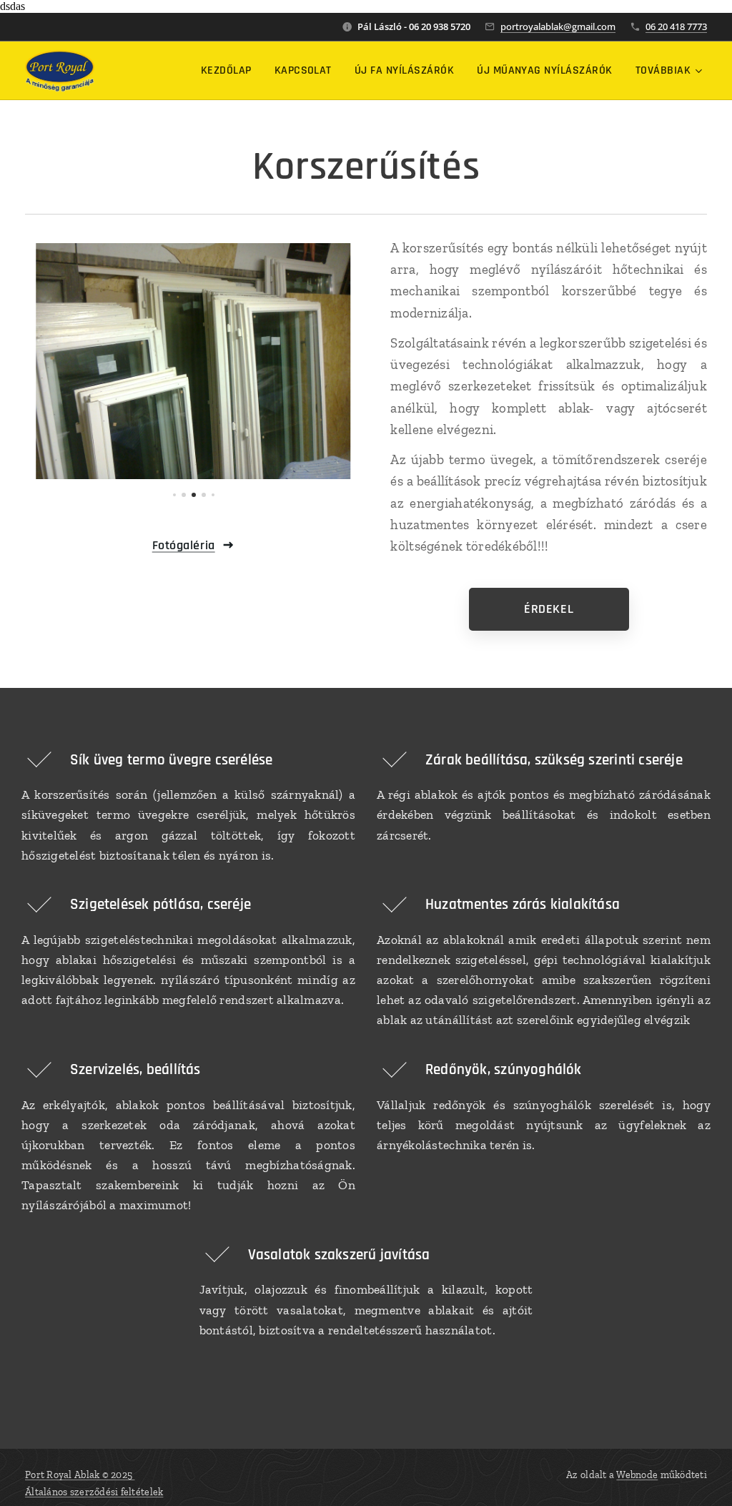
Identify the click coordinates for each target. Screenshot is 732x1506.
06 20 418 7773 (676, 26)
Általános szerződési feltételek (94, 1492)
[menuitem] (230, 71)
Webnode (637, 1475)
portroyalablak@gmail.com (557, 26)
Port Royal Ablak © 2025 (79, 1475)
